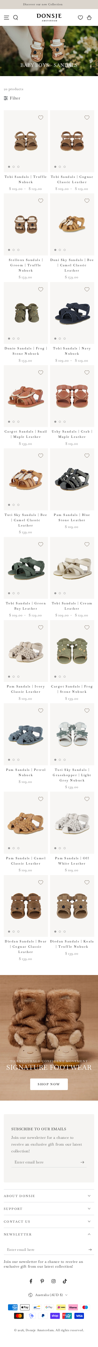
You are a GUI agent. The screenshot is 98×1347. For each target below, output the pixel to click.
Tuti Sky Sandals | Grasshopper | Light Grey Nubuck (72, 775)
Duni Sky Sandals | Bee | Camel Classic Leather (72, 265)
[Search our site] (15, 17)
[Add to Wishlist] (41, 118)
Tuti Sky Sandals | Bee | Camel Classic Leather (26, 520)
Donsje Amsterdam (40, 1330)
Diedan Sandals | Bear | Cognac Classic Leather (26, 946)
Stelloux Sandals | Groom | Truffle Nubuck (26, 265)
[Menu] (6, 17)
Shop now (49, 1084)
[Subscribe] (83, 1162)
